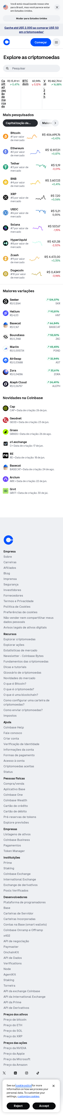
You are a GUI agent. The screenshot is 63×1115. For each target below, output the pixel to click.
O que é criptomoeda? (19, 689)
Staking (9, 868)
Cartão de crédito (16, 806)
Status (8, 772)
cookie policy (23, 1085)
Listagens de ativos (17, 834)
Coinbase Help (14, 727)
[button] (56, 42)
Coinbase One (13, 794)
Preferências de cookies (20, 612)
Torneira (9, 985)
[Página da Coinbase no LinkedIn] (15, 1073)
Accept (44, 1106)
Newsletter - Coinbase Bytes (24, 656)
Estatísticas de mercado (20, 650)
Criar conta (11, 738)
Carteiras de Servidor (18, 913)
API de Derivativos (16, 1008)
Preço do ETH (13, 1025)
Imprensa (10, 579)
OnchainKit (11, 952)
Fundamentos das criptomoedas (26, 661)
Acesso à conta (14, 760)
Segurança (11, 584)
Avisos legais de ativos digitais (25, 627)
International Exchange (20, 879)
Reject (18, 1106)
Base (7, 908)
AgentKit (10, 974)
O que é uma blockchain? (21, 694)
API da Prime (12, 1002)
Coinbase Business (17, 840)
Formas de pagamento (19, 755)
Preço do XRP (13, 1036)
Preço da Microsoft (17, 1059)
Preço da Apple (14, 1053)
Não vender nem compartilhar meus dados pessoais (29, 620)
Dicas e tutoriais (15, 667)
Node (7, 969)
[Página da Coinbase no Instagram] (26, 1073)
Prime (8, 862)
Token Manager (14, 851)
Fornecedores (13, 595)
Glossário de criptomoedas (22, 672)
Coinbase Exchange (17, 874)
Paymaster (11, 946)
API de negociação (16, 941)
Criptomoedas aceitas (19, 766)
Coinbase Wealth (15, 800)
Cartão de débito (15, 811)
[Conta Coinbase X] (4, 1073)
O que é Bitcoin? (15, 683)
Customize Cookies (28, 1096)
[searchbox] (36, 68)
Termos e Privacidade (19, 601)
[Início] (6, 42)
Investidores (12, 590)
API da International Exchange (25, 996)
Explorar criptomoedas (20, 639)
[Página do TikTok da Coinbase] (37, 1073)
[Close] (53, 1086)
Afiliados (10, 567)
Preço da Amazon (15, 1064)
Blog (7, 573)
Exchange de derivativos (21, 885)
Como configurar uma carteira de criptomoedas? (27, 702)
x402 (7, 935)
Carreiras (10, 562)
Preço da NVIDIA (15, 1048)
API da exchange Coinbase (22, 991)
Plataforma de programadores (25, 902)
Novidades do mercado (19, 678)
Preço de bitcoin (15, 1019)
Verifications (13, 963)
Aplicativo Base (14, 789)
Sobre (8, 556)
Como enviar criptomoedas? (23, 710)
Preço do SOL (13, 1030)
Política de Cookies (17, 606)
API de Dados (13, 958)
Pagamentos (12, 845)
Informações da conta (19, 749)
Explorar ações (14, 645)
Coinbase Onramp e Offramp (23, 930)
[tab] (20, 123)
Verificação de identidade (21, 744)
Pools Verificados (16, 890)
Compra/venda (14, 783)
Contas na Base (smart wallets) (25, 924)
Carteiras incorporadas (20, 919)
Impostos (10, 715)
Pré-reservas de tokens (20, 817)
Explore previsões (16, 822)
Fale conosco (13, 733)
